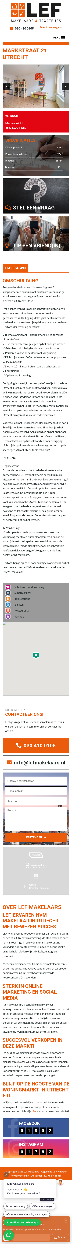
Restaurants (22, 610)
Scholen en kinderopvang (29, 587)
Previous (6, 86)
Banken (19, 604)
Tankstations (22, 598)
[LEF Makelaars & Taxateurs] (36, 14)
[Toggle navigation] (63, 37)
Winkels (19, 616)
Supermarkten (23, 592)
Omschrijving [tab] (15, 268)
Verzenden (34, 837)
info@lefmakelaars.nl (39, 763)
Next (65, 86)
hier (34, 1111)
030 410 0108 (24, 28)
